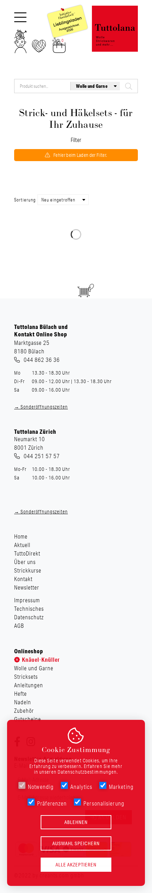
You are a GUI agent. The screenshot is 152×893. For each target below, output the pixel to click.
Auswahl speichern (76, 843)
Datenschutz (29, 617)
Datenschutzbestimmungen (87, 772)
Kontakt (23, 578)
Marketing (121, 786)
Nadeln (22, 702)
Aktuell (22, 544)
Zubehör (24, 710)
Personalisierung (103, 803)
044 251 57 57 (42, 456)
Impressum (27, 600)
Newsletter (26, 587)
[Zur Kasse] (59, 47)
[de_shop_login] (20, 43)
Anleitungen (28, 685)
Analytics (81, 786)
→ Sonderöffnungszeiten (41, 407)
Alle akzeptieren (76, 864)
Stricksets (26, 676)
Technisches (29, 608)
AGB (19, 625)
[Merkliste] (39, 48)
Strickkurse (27, 570)
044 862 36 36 (42, 359)
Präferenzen (52, 803)
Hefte (20, 693)
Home (21, 536)
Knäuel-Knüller (41, 659)
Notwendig (41, 786)
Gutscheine (27, 719)
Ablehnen (76, 822)
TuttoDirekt (27, 553)
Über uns (25, 561)
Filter (76, 139)
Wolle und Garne (33, 668)
